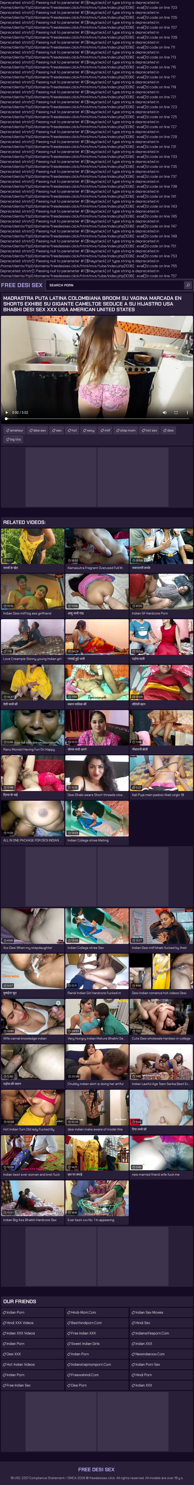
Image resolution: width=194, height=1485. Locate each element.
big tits (15, 439)
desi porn (79, 1385)
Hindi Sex (143, 1322)
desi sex (39, 430)
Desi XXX (14, 1354)
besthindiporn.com (86, 1322)
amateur (16, 430)
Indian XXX (144, 1343)
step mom (128, 430)
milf (107, 430)
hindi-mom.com (83, 1312)
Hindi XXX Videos (20, 1322)
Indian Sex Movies (149, 1312)
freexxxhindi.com (85, 1375)
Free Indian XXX (83, 1333)
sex (59, 430)
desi (170, 430)
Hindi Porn (144, 1375)
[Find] (188, 285)
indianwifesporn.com (152, 1333)
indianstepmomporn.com (91, 1364)
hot (74, 430)
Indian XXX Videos (21, 1333)
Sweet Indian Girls (85, 1343)
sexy (90, 430)
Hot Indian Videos (21, 1364)
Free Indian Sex (19, 1385)
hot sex (151, 430)
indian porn (80, 1354)
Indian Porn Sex (148, 1364)
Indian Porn (15, 1312)
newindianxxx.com (150, 1354)
